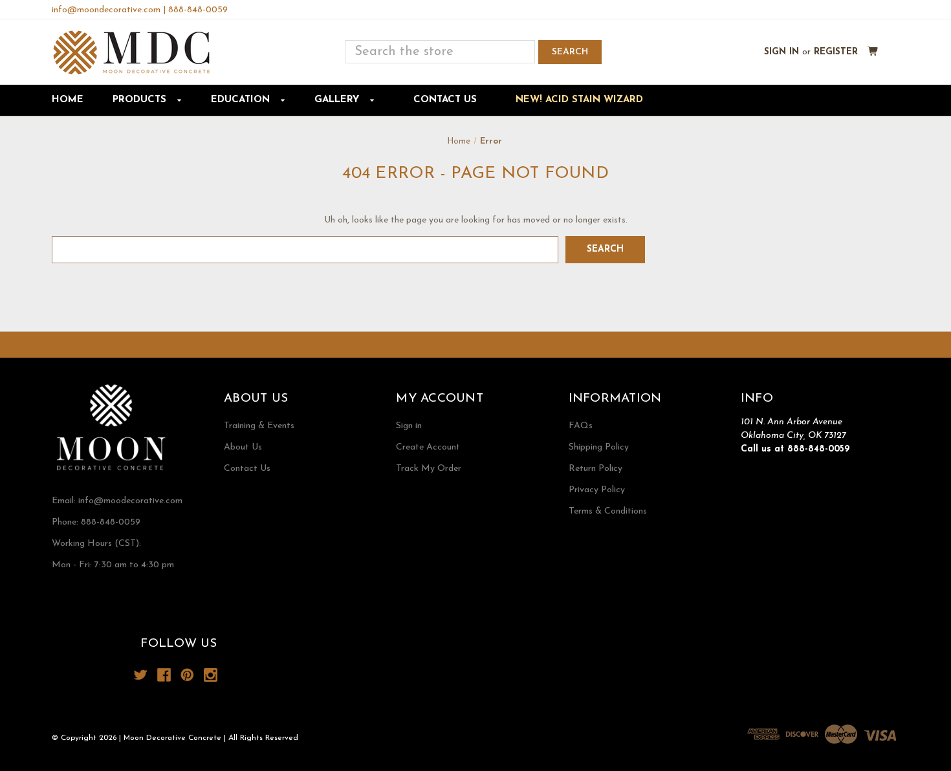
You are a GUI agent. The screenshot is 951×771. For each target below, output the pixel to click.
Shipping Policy (599, 447)
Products (141, 100)
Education (242, 100)
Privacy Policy (597, 490)
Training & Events (259, 426)
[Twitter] (141, 675)
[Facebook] (164, 675)
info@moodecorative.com (130, 501)
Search (570, 52)
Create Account (428, 447)
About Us (243, 447)
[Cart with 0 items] (873, 52)
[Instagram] (210, 675)
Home (67, 100)
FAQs (581, 426)
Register (836, 52)
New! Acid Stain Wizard (579, 100)
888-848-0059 (198, 10)
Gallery (338, 100)
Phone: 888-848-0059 (96, 522)
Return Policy (595, 468)
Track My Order (428, 468)
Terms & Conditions (608, 511)
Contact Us (445, 100)
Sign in (781, 52)
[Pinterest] (187, 675)
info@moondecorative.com (106, 10)
